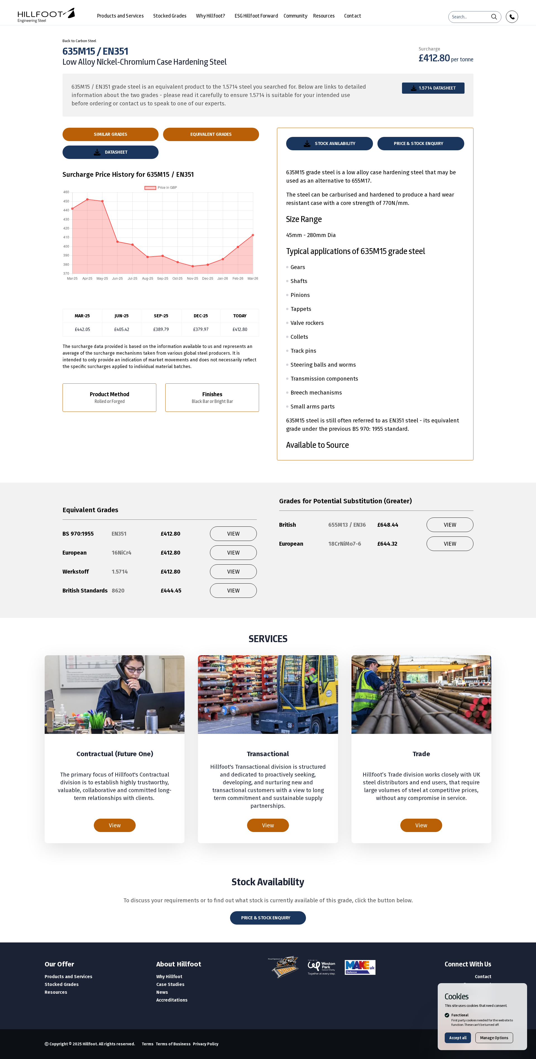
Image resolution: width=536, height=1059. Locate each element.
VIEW (233, 533)
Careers (483, 992)
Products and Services (120, 16)
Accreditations (172, 1000)
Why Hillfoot (169, 976)
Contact (352, 16)
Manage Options (494, 1037)
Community (296, 16)
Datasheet (116, 152)
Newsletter (479, 1000)
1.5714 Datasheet (437, 88)
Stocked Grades (170, 16)
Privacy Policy (205, 1044)
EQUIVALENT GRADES (211, 134)
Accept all (457, 1037)
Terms (148, 1044)
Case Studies (170, 984)
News (162, 992)
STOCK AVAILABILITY (335, 143)
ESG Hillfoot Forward (256, 16)
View (115, 825)
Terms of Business (173, 1044)
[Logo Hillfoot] (46, 15)
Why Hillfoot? (210, 16)
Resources (324, 16)
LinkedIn (482, 1007)
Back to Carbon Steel (79, 40)
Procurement (477, 984)
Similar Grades (110, 134)
